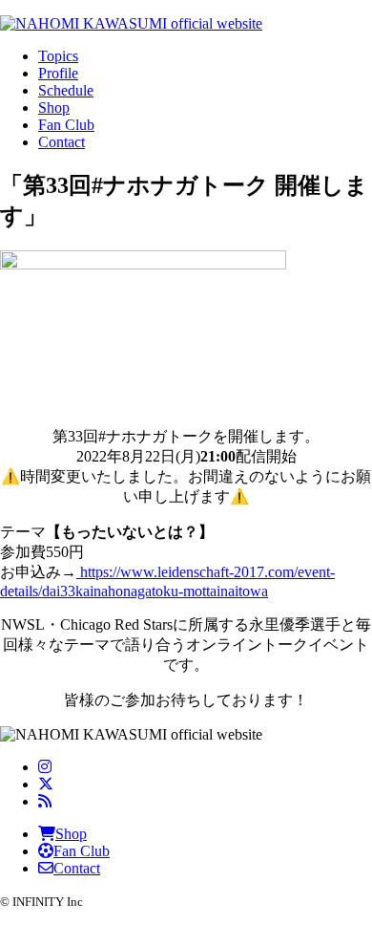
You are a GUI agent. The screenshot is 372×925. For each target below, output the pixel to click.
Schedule (65, 90)
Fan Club (66, 125)
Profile (58, 73)
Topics (58, 56)
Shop (54, 107)
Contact (61, 142)
